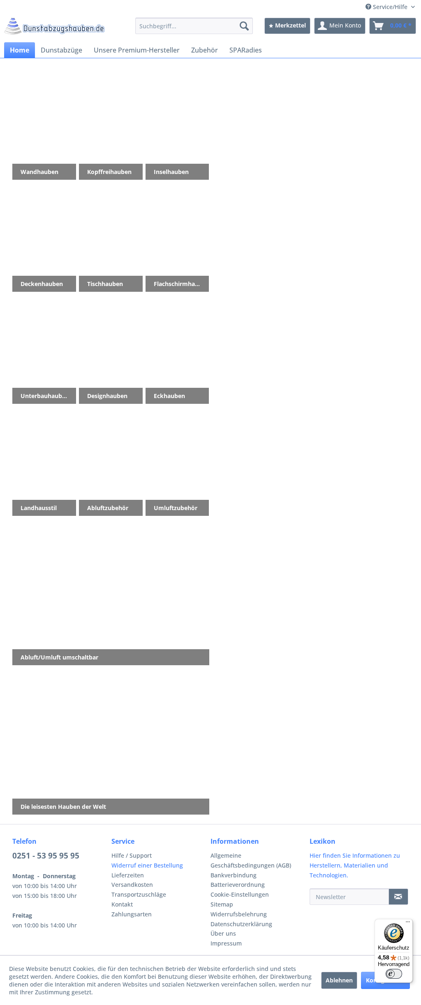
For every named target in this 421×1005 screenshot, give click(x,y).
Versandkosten (132, 884)
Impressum (226, 943)
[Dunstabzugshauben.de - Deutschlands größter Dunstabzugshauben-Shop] (54, 28)
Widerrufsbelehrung (238, 914)
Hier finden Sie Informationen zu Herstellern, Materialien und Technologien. (355, 865)
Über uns (223, 933)
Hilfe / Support (131, 855)
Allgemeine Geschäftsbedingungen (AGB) (250, 860)
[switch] (394, 974)
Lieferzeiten (127, 875)
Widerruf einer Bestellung (147, 865)
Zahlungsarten (131, 914)
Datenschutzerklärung (241, 924)
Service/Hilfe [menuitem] (390, 7)
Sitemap (221, 904)
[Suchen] (244, 26)
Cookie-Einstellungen (239, 894)
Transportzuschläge (138, 894)
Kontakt (122, 904)
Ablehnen (339, 980)
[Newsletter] (398, 896)
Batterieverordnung (237, 884)
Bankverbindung (233, 875)
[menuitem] (194, 26)
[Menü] (408, 924)
